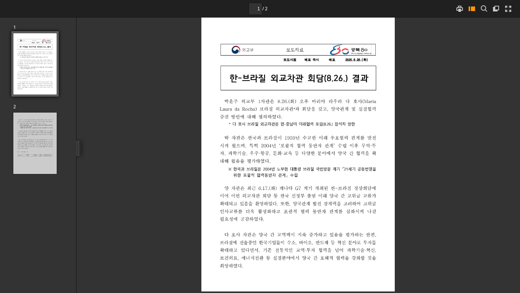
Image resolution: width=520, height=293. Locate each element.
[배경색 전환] (496, 8)
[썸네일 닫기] (472, 8)
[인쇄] (459, 8)
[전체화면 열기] (508, 8)
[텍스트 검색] (484, 8)
